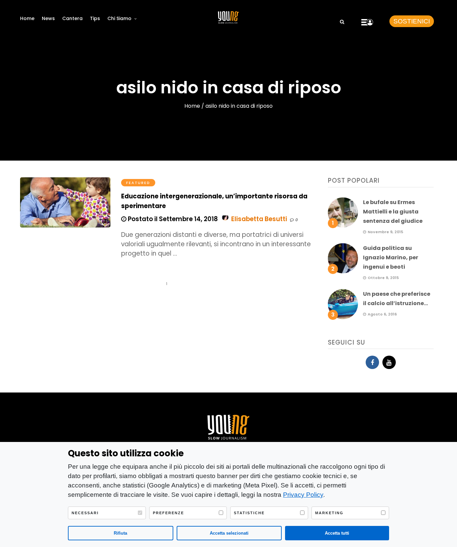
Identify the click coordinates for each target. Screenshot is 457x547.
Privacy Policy (303, 494)
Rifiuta (120, 533)
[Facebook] (372, 362)
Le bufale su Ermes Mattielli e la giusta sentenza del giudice (393, 211)
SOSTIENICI (411, 21)
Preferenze (168, 513)
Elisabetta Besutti (259, 218)
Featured (138, 182)
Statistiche (249, 513)
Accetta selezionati (229, 533)
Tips (95, 18)
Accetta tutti (337, 533)
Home (27, 18)
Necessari (85, 513)
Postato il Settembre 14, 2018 (172, 218)
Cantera (72, 18)
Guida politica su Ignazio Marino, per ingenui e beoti (390, 257)
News (48, 18)
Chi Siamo (119, 18)
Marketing (329, 513)
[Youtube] (389, 362)
